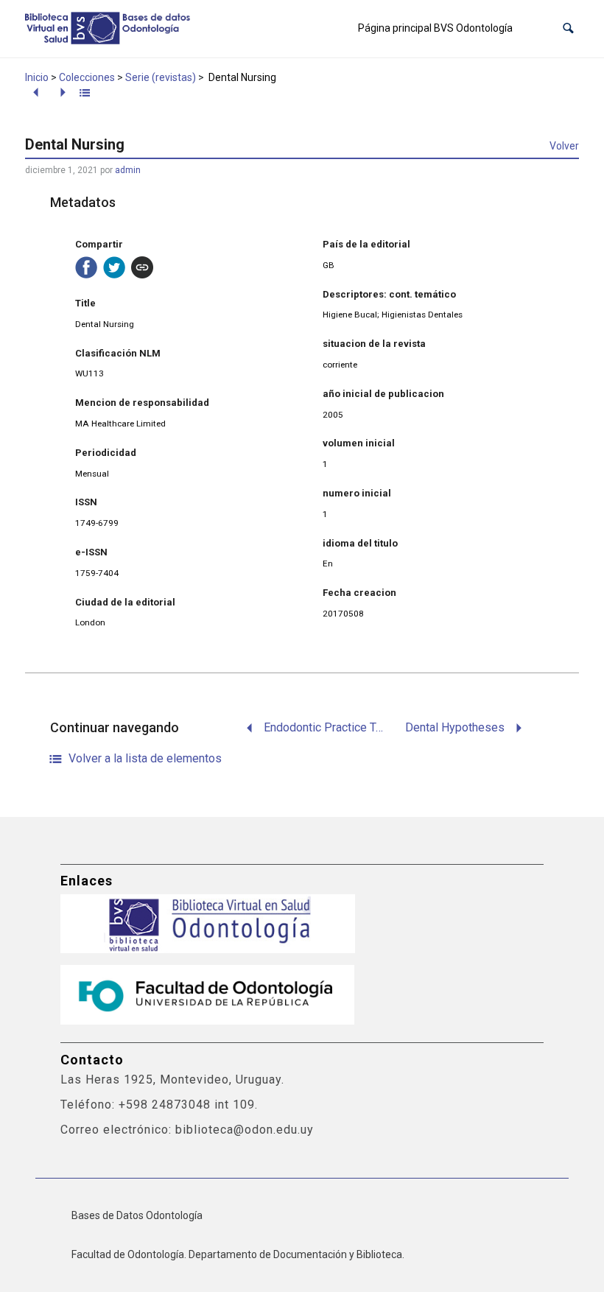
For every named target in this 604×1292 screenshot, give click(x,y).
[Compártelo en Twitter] (114, 267)
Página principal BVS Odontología (435, 28)
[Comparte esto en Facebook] (86, 267)
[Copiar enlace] (142, 267)
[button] (568, 28)
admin (128, 170)
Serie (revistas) (160, 77)
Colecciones (87, 77)
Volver (564, 146)
